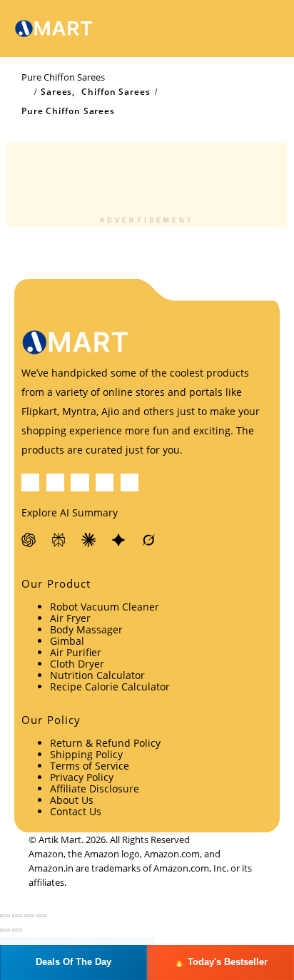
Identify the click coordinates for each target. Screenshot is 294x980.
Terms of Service (89, 765)
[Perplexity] (59, 540)
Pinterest (79, 482)
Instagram (129, 482)
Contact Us (75, 811)
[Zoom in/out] (5, 915)
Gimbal (67, 641)
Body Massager (86, 629)
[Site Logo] (53, 29)
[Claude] (89, 540)
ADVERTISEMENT (147, 220)
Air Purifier (75, 652)
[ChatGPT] (29, 540)
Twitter (55, 482)
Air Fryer (70, 618)
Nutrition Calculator (97, 675)
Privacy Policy (81, 777)
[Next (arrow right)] (17, 930)
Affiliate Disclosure (94, 788)
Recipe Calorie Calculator (110, 686)
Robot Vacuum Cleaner (104, 606)
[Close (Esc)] (41, 915)
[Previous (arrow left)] (5, 930)
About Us (71, 800)
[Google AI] (119, 540)
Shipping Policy (86, 754)
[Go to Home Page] (25, 92)
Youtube (104, 482)
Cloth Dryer (77, 663)
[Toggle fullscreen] (17, 915)
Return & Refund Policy (105, 743)
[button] (232, 28)
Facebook (30, 482)
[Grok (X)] (149, 540)
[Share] (29, 915)
